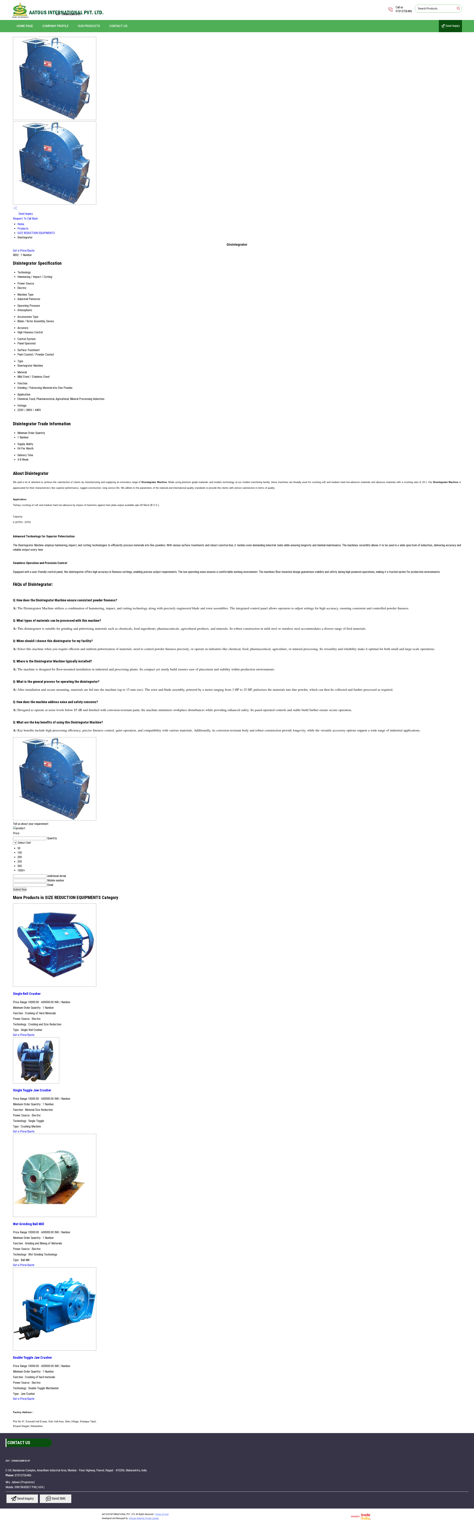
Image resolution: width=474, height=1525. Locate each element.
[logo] (58, 17)
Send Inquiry (452, 26)
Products (22, 228)
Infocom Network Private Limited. (144, 1518)
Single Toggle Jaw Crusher (32, 1090)
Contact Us (118, 26)
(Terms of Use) (162, 1514)
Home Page (25, 26)
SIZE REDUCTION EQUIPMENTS (36, 233)
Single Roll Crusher (27, 994)
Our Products (89, 26)
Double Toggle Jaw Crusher (32, 1358)
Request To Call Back (25, 218)
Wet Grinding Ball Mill (28, 1224)
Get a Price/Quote (23, 250)
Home (20, 224)
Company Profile (55, 26)
